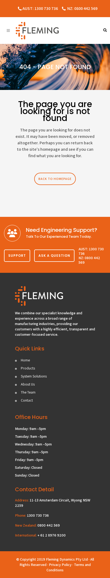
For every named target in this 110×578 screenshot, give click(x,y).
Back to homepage (55, 179)
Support (17, 255)
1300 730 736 (38, 515)
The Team (28, 392)
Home (25, 360)
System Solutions (34, 376)
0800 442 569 (48, 525)
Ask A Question (54, 255)
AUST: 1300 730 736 (40, 8)
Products (28, 368)
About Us (28, 384)
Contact (27, 400)
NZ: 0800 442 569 (82, 8)
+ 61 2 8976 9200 (51, 535)
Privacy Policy (60, 564)
